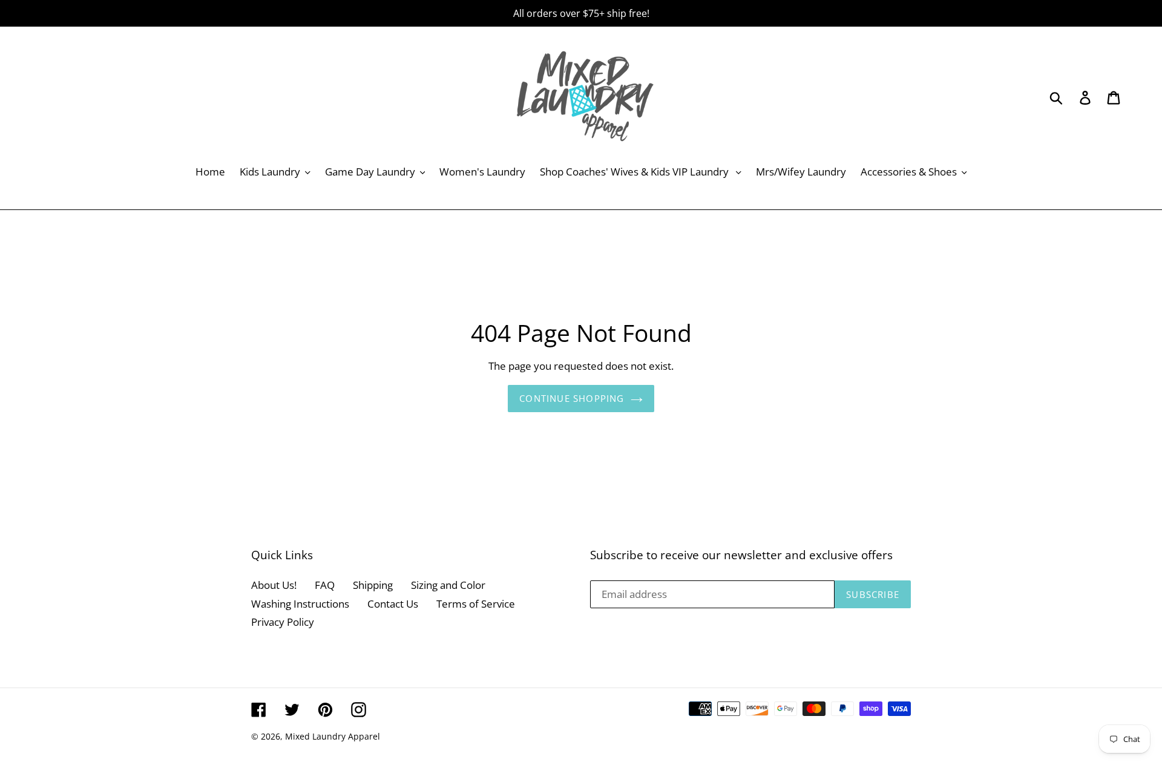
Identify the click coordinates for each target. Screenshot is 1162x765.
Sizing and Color (448, 585)
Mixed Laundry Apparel (332, 736)
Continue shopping (571, 398)
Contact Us (392, 604)
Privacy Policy (282, 622)
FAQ (325, 585)
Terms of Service (475, 604)
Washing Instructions (300, 604)
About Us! (274, 585)
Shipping (373, 585)
